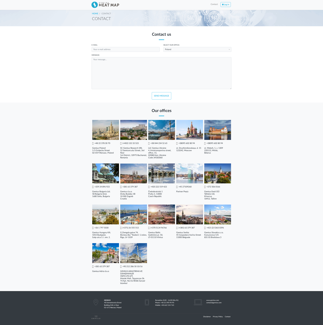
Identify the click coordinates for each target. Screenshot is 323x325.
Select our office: (171, 45)
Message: (96, 55)
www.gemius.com (212, 300)
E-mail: (95, 45)
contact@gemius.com (214, 302)
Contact (214, 4)
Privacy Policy (218, 316)
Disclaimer (207, 316)
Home (95, 14)
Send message (161, 96)
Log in (226, 5)
